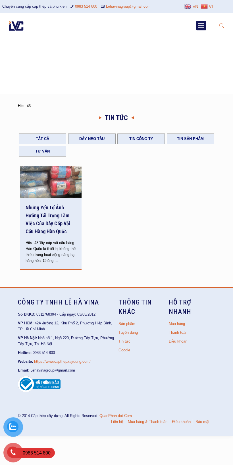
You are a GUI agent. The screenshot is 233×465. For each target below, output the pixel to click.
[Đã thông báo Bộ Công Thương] (39, 391)
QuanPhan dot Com (115, 416)
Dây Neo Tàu (92, 139)
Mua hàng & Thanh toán (147, 422)
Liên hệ (117, 422)
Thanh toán (178, 332)
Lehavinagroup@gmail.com (128, 6)
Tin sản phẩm (190, 139)
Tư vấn (43, 151)
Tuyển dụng (128, 332)
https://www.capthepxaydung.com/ (62, 361)
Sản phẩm (126, 324)
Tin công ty (141, 139)
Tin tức (124, 341)
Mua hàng (177, 324)
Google (124, 350)
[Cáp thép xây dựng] (16, 25)
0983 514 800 (86, 6)
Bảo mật (202, 422)
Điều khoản (178, 341)
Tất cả (42, 139)
